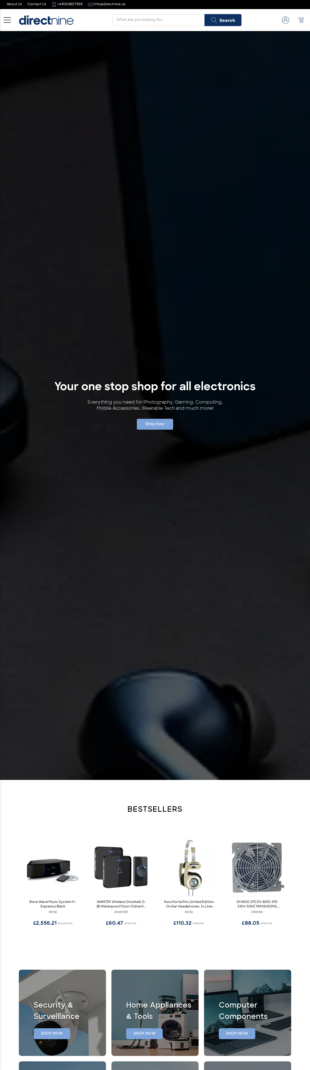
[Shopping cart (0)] (300, 20)
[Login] (285, 20)
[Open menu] (7, 20)
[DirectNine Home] (46, 20)
